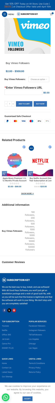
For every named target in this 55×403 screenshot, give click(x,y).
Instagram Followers (37, 330)
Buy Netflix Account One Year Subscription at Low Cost (40, 180)
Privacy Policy (35, 368)
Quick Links (7, 359)
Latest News (7, 372)
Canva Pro (6, 343)
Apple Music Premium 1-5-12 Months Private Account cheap (14, 180)
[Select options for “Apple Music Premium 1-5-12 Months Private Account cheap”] (4, 173)
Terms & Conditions (37, 363)
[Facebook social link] (4, 310)
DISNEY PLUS (8, 348)
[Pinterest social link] (14, 310)
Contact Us (6, 368)
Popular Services (37, 321)
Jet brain (5, 339)
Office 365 (6, 335)
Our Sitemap (7, 376)
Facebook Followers (37, 326)
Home (4, 363)
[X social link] (9, 310)
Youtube (5, 326)
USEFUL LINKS (35, 359)
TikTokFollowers (35, 335)
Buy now (40, 104)
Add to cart (24, 104)
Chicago (32, 343)
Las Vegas (33, 348)
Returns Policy (35, 372)
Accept (27, 399)
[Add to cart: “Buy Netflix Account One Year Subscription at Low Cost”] (30, 173)
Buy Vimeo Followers (14, 79)
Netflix (4, 330)
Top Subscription (10, 321)
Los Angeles (34, 339)
